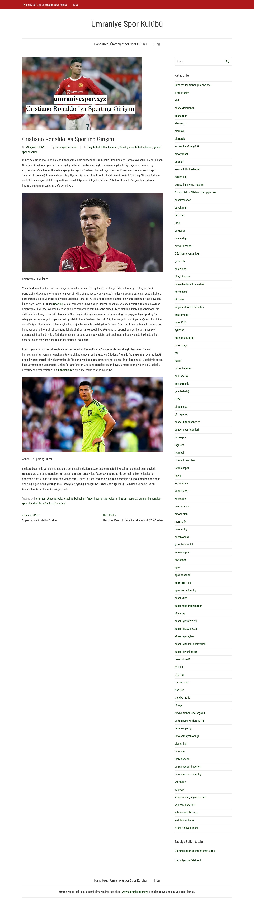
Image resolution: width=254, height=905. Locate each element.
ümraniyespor (182, 759)
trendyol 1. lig (182, 697)
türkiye (178, 705)
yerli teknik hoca (184, 820)
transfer (179, 690)
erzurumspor (182, 315)
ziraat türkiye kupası (186, 828)
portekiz (133, 498)
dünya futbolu (54, 498)
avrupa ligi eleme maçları (189, 184)
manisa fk (180, 521)
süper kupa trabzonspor (188, 605)
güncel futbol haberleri (139, 147)
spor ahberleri (30, 503)
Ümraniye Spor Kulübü (127, 24)
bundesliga (181, 238)
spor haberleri (183, 575)
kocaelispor (181, 491)
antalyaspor (181, 154)
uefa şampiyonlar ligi (187, 736)
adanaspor (181, 115)
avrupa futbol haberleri (187, 169)
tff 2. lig (179, 674)
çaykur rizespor (183, 246)
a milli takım (182, 92)
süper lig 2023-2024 (186, 628)
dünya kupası (182, 276)
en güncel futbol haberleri (189, 307)
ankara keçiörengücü (187, 146)
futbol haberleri (109, 147)
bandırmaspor (183, 200)
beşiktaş (180, 215)
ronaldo (156, 498)
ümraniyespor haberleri (188, 766)
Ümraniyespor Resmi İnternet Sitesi (195, 851)
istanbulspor (182, 468)
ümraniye (180, 751)
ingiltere (179, 445)
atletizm (179, 161)
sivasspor (180, 560)
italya (178, 475)
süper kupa (181, 598)
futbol (96, 147)
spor (177, 567)
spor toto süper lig (185, 590)
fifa (176, 353)
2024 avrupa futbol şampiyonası (193, 85)
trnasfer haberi (57, 503)
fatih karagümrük (184, 337)
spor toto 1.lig (183, 583)
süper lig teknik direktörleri (190, 644)
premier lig (145, 498)
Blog (75, 4)
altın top (41, 498)
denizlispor (181, 269)
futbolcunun (65, 370)
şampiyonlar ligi (184, 544)
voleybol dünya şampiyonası (191, 797)
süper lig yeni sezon (186, 651)
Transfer (43, 503)
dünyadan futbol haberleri (189, 284)
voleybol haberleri (185, 805)
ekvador (179, 299)
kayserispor (181, 483)
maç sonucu (182, 506)
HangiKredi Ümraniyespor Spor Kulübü (45, 4)
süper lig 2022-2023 (186, 621)
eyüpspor (180, 330)
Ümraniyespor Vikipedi (188, 860)
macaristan (181, 514)
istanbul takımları (185, 460)
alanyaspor (181, 123)
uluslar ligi (181, 743)
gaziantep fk (182, 383)
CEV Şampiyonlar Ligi (187, 253)
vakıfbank (180, 782)
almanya (179, 131)
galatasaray (181, 376)
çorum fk (180, 261)
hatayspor (180, 437)
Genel (122, 147)
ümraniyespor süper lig (188, 774)
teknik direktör (183, 659)
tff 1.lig (179, 667)
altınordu (180, 138)
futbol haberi (78, 498)
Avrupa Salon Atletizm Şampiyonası (195, 192)
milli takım (121, 498)
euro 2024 (180, 322)
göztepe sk (181, 414)
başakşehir (181, 207)
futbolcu (109, 498)
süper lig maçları (184, 636)
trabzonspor (182, 682)
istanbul (179, 452)
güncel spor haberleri (187, 429)
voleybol (179, 789)
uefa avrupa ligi (183, 728)
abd (177, 100)
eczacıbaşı (181, 292)
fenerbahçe (181, 345)
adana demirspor (184, 108)
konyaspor (181, 498)
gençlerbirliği (182, 391)
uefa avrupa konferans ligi (189, 720)
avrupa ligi (180, 177)
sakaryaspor (182, 537)
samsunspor (182, 552)
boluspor (180, 230)
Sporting (58, 304)
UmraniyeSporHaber (66, 147)
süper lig (180, 613)
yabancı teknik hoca (186, 812)
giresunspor (181, 406)
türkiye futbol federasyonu (190, 713)
